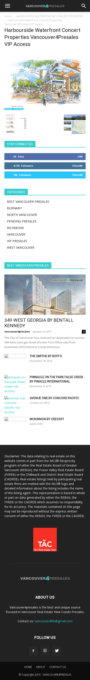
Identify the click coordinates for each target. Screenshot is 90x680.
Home (8, 16)
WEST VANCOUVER (20, 247)
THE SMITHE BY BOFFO (46, 356)
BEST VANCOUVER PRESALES (28, 201)
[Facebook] (33, 651)
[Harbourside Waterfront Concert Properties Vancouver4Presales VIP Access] (45, 109)
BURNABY (14, 208)
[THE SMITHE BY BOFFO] (15, 361)
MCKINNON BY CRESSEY (47, 419)
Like (80, 156)
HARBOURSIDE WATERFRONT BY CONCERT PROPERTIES (49, 16)
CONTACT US (57, 667)
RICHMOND (15, 228)
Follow (77, 165)
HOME (28, 667)
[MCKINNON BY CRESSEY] (15, 424)
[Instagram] (45, 650)
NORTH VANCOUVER (22, 215)
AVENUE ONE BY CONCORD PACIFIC (54, 398)
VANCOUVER (16, 234)
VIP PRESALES (17, 241)
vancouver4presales (17, 331)
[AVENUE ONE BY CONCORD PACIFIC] (15, 405)
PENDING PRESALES (21, 221)
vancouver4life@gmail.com (54, 621)
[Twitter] (56, 651)
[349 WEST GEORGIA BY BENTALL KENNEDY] (45, 294)
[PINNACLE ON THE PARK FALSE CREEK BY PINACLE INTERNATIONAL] (15, 384)
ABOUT (40, 667)
